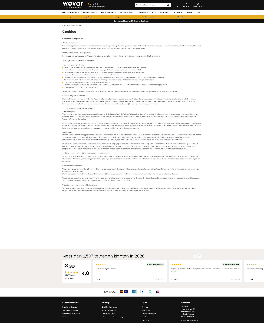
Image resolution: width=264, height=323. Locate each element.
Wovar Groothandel (109, 310)
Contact (65, 317)
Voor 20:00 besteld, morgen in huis (82, 17)
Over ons (144, 307)
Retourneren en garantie (71, 313)
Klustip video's (146, 317)
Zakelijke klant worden (110, 307)
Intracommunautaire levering (112, 317)
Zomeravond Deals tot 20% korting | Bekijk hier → (132, 21)
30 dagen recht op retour (115, 17)
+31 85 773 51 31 (190, 316)
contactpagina (143, 156)
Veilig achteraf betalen (150, 17)
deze (170, 91)
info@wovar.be (190, 314)
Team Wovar (145, 310)
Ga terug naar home (71, 25)
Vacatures (145, 320)
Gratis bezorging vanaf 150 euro (183, 17)
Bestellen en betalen (69, 307)
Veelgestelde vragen (148, 313)
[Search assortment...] (168, 5)
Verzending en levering (70, 310)
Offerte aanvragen (108, 313)
